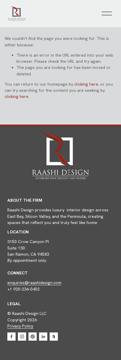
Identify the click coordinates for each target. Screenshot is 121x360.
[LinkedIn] (43, 336)
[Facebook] (11, 336)
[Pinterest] (32, 336)
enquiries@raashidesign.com (34, 282)
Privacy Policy (20, 326)
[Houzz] (54, 336)
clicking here (86, 84)
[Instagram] (22, 336)
